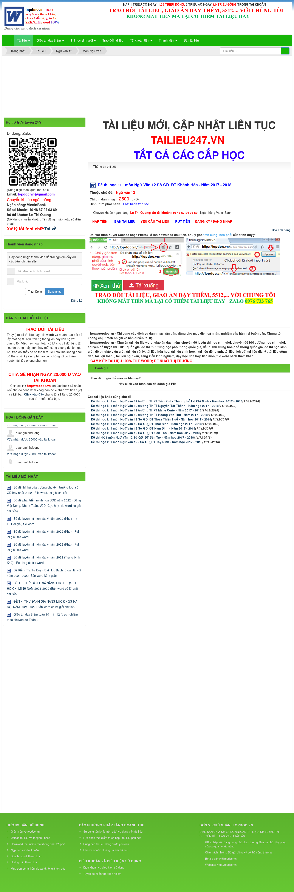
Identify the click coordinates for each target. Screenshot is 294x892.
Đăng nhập (54, 291)
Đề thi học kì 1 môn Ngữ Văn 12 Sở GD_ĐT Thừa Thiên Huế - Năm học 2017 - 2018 (151, 419)
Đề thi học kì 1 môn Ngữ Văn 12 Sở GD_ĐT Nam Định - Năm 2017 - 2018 (143, 428)
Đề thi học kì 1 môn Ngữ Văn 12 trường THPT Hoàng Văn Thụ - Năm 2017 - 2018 (149, 415)
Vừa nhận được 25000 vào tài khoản (32, 432)
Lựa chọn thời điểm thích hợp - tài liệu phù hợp (112, 838)
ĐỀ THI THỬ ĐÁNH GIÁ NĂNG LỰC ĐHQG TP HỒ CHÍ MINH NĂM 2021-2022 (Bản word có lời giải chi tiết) (42, 588)
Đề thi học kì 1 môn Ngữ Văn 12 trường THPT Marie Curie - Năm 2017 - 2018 (146, 410)
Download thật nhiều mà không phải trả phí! (38, 844)
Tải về (50, 228)
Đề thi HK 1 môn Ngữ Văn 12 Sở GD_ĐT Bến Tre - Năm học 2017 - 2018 (142, 437)
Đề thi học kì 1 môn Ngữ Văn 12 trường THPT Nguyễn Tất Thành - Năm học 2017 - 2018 (155, 405)
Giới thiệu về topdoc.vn (25, 831)
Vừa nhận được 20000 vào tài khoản (32, 461)
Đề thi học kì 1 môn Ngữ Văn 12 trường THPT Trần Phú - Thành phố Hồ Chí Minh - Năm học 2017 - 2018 (166, 401)
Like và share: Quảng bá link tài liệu (105, 850)
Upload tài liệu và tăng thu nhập (30, 838)
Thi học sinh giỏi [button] (82, 40)
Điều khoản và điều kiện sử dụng (103, 867)
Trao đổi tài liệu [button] (112, 40)
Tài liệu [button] (22, 40)
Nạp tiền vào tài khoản (25, 850)
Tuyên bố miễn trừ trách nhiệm (102, 874)
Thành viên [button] (167, 40)
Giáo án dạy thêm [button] (49, 40)
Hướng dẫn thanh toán (24, 862)
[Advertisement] (131, 87)
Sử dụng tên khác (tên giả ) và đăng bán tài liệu (112, 831)
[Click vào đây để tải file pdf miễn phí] (107, 285)
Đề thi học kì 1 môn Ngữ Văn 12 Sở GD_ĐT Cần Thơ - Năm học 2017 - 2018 (145, 433)
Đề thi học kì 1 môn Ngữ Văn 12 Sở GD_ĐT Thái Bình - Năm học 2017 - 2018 (146, 424)
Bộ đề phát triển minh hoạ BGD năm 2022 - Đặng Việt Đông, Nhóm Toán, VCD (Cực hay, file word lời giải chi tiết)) (44, 505)
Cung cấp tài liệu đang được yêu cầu (106, 844)
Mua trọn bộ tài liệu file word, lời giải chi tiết (38, 868)
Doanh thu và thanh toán (26, 856)
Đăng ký (76, 300)
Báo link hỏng (281, 230)
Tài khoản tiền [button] (140, 40)
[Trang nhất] (8, 40)
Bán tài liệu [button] (191, 40)
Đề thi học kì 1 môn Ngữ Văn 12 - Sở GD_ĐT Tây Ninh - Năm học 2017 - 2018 (146, 442)
